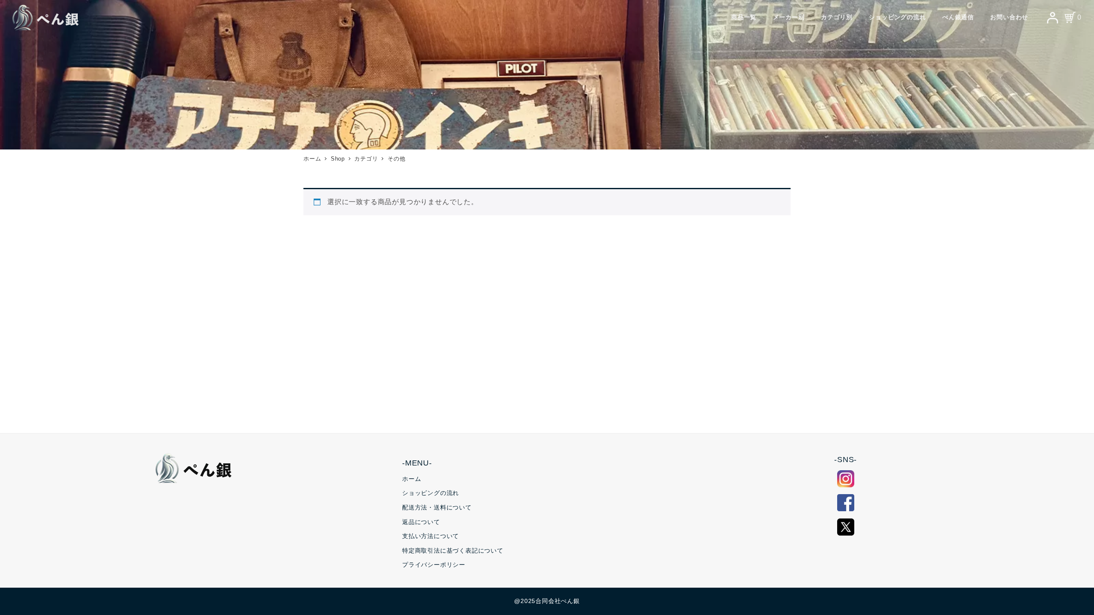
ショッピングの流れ (430, 492)
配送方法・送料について (437, 507)
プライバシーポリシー (433, 564)
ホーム (411, 478)
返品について (421, 521)
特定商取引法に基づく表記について (452, 550)
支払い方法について (430, 536)
